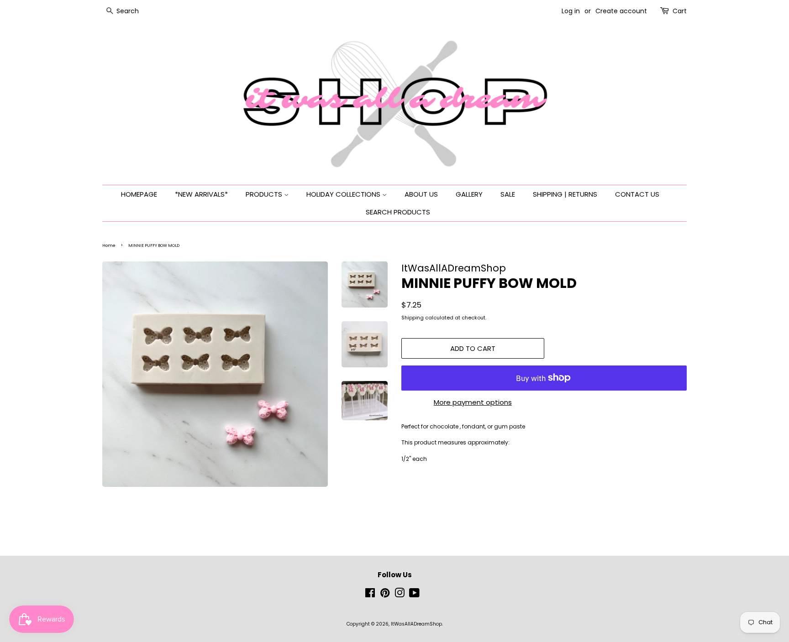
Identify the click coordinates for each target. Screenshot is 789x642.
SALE (507, 194)
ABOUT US (421, 194)
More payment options (473, 402)
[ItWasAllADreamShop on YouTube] (414, 595)
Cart (680, 11)
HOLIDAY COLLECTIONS (344, 194)
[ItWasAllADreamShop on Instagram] (399, 595)
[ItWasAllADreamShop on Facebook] (370, 595)
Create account (621, 11)
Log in (571, 11)
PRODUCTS (265, 194)
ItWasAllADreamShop (416, 624)
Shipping (412, 317)
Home (109, 245)
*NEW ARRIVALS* (201, 194)
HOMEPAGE (139, 194)
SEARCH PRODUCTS (398, 212)
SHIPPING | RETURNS (565, 194)
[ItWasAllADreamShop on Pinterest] (385, 595)
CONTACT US (637, 194)
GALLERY (469, 194)
